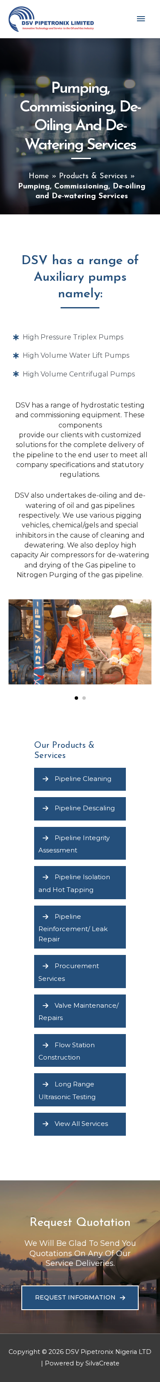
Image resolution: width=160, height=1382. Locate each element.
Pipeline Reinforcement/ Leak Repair (73, 927)
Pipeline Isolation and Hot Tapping (74, 883)
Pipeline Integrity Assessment (74, 843)
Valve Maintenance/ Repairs (78, 1011)
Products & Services (93, 176)
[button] (76, 698)
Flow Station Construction (66, 1050)
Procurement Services (68, 972)
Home (39, 176)
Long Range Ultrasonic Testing (67, 1090)
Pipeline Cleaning (83, 779)
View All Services (81, 1124)
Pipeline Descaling (85, 808)
